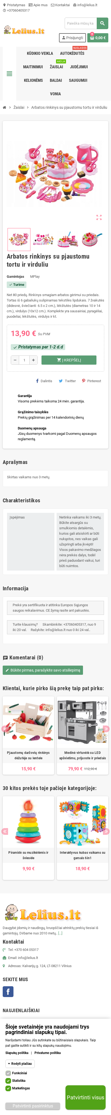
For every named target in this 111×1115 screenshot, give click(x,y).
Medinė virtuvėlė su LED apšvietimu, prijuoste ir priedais (82, 755)
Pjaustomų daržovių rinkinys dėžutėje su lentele (28, 755)
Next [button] (106, 729)
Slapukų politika (16, 1053)
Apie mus (40, 5)
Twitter (70, 381)
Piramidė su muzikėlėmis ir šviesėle (28, 855)
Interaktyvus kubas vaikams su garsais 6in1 (83, 855)
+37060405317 (16, 10)
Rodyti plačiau (21, 1064)
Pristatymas (14, 5)
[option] (28, 735)
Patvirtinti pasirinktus (33, 1106)
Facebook (8, 991)
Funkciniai (19, 1073)
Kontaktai (62, 5)
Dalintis (46, 381)
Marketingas (21, 1088)
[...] (60, 933)
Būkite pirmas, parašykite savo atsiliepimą (42, 670)
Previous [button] (4, 729)
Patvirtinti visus (85, 1097)
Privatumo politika (47, 1053)
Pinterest (94, 381)
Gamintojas (15, 276)
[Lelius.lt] (24, 30)
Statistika (18, 1081)
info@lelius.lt (85, 5)
